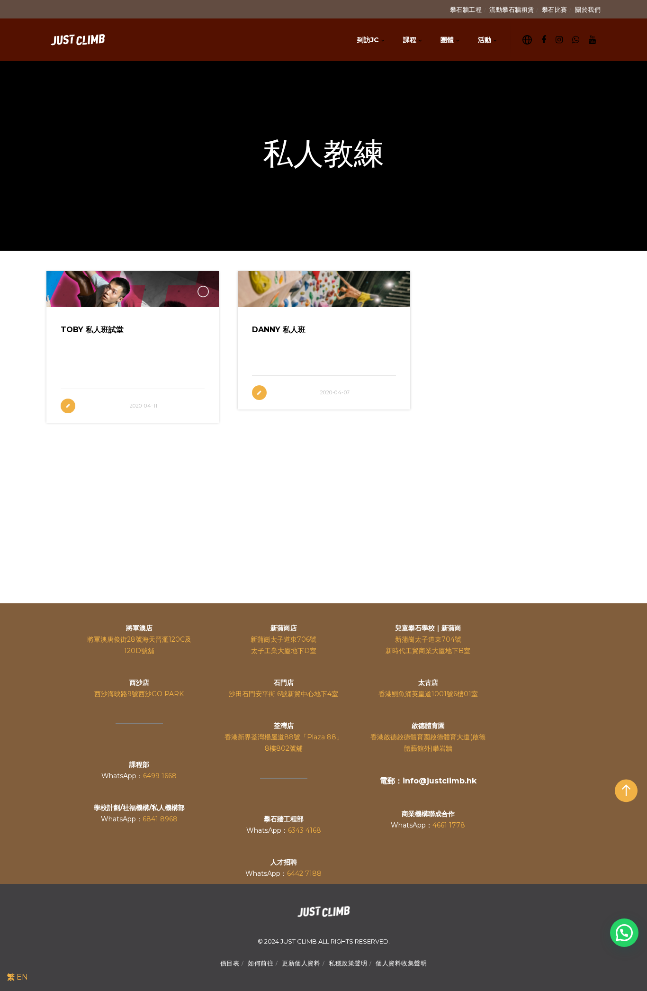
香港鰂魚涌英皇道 (404, 694)
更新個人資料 (301, 963)
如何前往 (260, 963)
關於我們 (588, 9)
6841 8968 (160, 819)
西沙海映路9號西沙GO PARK (139, 694)
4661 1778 (448, 825)
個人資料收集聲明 (401, 963)
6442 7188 (304, 873)
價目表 (230, 963)
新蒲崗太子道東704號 (428, 639)
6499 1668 (160, 776)
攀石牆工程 (466, 9)
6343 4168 (304, 830)
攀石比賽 (554, 9)
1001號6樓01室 (454, 694)
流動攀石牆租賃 (511, 9)
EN (22, 977)
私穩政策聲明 (348, 963)
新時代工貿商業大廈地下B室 (428, 650)
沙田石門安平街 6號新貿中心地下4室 (283, 694)
